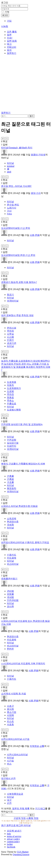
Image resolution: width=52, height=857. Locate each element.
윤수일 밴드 (13, 204)
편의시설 (11, 328)
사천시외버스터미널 (17, 754)
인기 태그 (40, 808)
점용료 (10, 397)
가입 (9, 21)
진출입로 (11, 403)
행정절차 (11, 488)
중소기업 (11, 712)
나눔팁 (4, 26)
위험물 (10, 594)
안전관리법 (12, 600)
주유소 (10, 400)
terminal (10, 166)
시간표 (10, 760)
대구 (9, 800)
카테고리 (11, 47)
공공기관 (11, 343)
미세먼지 (11, 446)
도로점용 (11, 382)
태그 (9, 44)
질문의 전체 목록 (20, 808)
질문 (9, 34)
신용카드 (11, 555)
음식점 (10, 709)
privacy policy (13, 839)
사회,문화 (35, 235)
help (9, 833)
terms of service (14, 836)
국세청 (10, 524)
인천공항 (11, 440)
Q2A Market (22, 852)
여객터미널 (12, 301)
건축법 (10, 479)
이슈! (9, 38)
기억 (7, 12)
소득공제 (11, 518)
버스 (9, 764)
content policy (13, 841)
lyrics (9, 213)
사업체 (10, 715)
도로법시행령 (14, 409)
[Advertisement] (26, 83)
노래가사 (11, 207)
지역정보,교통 (37, 746)
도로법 (10, 391)
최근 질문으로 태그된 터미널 (16, 825)
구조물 (10, 482)
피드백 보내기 (14, 831)
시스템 (10, 337)
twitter (10, 844)
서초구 (10, 706)
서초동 (10, 724)
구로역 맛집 (20, 818)
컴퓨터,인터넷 (38, 154)
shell (9, 172)
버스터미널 (12, 564)
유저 (9, 50)
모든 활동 (12, 31)
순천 (9, 803)
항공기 (10, 294)
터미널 (10, 163)
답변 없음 (12, 41)
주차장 (10, 331)
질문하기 (11, 53)
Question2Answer (21, 854)
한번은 (10, 649)
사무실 (10, 334)
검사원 (10, 606)
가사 (9, 211)
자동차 (10, 385)
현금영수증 (12, 521)
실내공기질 (12, 443)
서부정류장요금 (15, 794)
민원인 (10, 340)
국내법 (10, 597)
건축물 (10, 476)
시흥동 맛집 (32, 818)
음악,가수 (36, 193)
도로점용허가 (14, 388)
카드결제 (11, 558)
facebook (11, 847)
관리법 (10, 591)
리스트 (10, 721)
